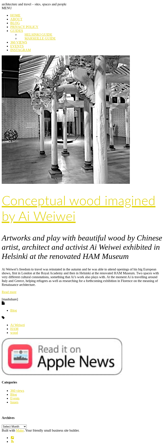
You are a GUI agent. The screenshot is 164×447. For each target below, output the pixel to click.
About (16, 19)
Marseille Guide (40, 38)
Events (17, 46)
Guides (16, 31)
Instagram (20, 50)
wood (14, 332)
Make (20, 430)
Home (15, 15)
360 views (18, 42)
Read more (9, 292)
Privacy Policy (24, 27)
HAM (14, 329)
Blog (15, 23)
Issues (14, 402)
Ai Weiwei (17, 325)
